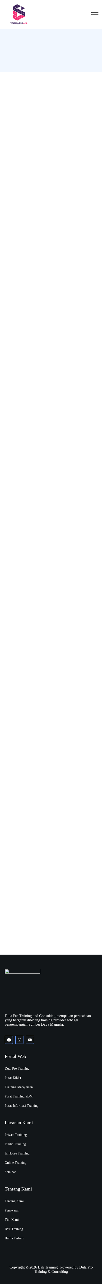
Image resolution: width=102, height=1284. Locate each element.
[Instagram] (19, 1040)
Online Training (15, 1162)
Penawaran (12, 1210)
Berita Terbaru (14, 1238)
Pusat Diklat (13, 1078)
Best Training (14, 1229)
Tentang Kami (14, 1201)
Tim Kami (12, 1220)
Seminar (10, 1172)
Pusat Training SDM (18, 1096)
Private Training (16, 1135)
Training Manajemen (19, 1087)
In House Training (17, 1153)
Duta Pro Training (17, 1068)
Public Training (15, 1144)
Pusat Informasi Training (21, 1105)
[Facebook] (9, 1040)
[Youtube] (30, 1040)
